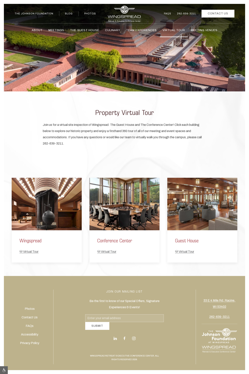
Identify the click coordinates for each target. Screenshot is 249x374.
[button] (4, 370)
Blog (69, 13)
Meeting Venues (204, 30)
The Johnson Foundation (34, 13)
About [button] (37, 30)
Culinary (112, 30)
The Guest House (84, 30)
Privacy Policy (29, 344)
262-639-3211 (186, 13)
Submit (97, 328)
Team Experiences (141, 30)
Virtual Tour (174, 30)
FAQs (167, 13)
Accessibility (29, 336)
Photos (90, 13)
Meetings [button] (56, 30)
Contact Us (218, 13)
